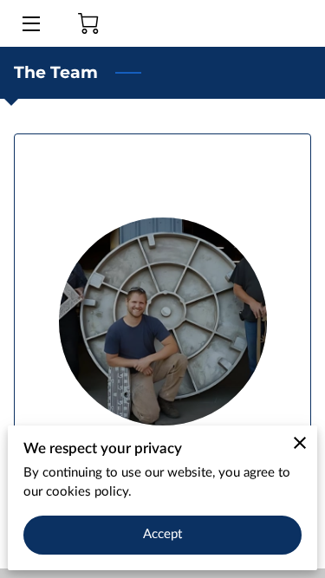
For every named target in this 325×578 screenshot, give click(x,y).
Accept (163, 534)
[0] (88, 23)
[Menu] (30, 24)
